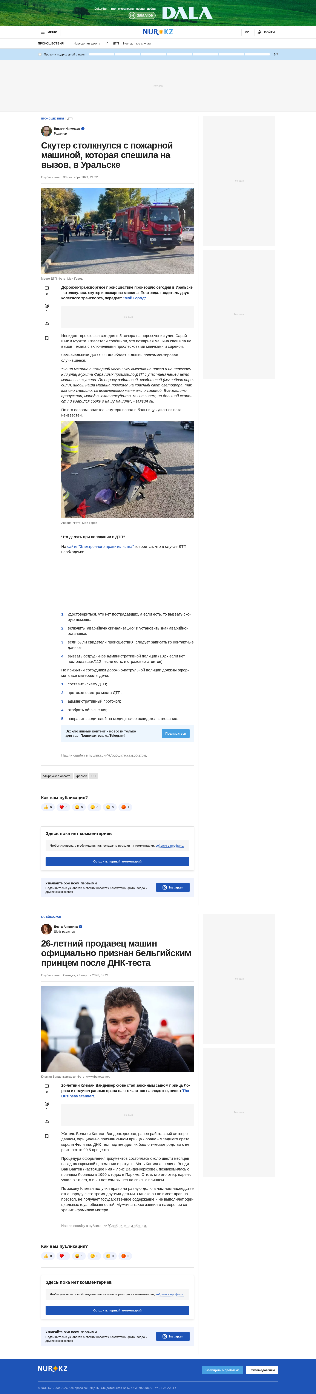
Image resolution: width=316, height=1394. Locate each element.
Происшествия (51, 43)
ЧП (106, 43)
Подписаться (175, 733)
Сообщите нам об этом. (128, 755)
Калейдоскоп (51, 916)
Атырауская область (57, 776)
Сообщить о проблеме (222, 1370)
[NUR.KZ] (158, 32)
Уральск (81, 776)
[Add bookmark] (47, 338)
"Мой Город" (134, 298)
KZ (247, 32)
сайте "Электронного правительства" (100, 546)
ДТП (116, 43)
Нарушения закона (87, 43)
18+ (93, 776)
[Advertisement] (158, 85)
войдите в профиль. (170, 845)
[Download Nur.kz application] (158, 13)
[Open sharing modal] (47, 323)
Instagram (176, 887)
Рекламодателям (262, 1370)
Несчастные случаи (137, 43)
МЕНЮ (52, 32)
